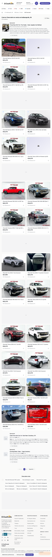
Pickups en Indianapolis (21, 486)
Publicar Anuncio (45, 3)
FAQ (41, 534)
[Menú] (2, 3)
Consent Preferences (45, 539)
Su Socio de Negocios (32, 525)
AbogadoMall (30, 530)
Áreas (41, 528)
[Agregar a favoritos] (23, 62)
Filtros (47, 18)
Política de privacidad (19, 533)
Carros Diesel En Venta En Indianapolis (38, 488)
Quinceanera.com (31, 521)
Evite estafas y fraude (19, 530)
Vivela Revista (30, 535)
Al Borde (29, 533)
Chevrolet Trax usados (41, 479)
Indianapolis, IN (9, 12)
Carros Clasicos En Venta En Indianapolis (38, 486)
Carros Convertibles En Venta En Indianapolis (37, 483)
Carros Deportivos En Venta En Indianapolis (15, 483)
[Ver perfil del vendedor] (3, 40)
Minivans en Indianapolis (22, 488)
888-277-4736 (7, 530)
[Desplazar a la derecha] (49, 480)
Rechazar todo (20, 554)
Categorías (42, 525)
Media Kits (16, 521)
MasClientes (30, 528)
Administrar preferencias (8, 554)
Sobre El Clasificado (18, 518)
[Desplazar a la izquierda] (3, 480)
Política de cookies (18, 535)
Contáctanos (43, 537)
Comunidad (42, 518)
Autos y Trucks (19, 12)
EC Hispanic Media (31, 518)
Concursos (42, 521)
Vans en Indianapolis (9, 486)
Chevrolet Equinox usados (28, 479)
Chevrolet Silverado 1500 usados (12, 479)
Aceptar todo (29, 554)
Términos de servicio (19, 525)
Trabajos (16, 523)
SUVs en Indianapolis (9, 488)
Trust (15, 528)
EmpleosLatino (30, 523)
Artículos (42, 523)
